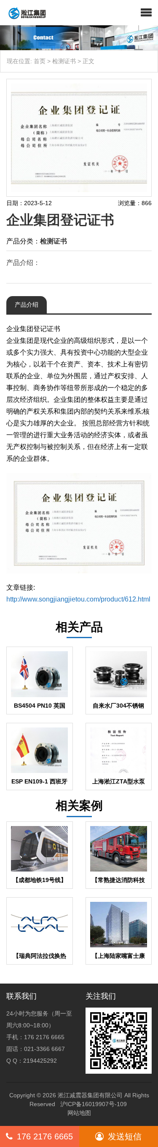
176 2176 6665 (45, 1136)
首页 (40, 61)
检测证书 (64, 61)
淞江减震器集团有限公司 (90, 1095)
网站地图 (79, 1113)
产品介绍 (26, 304)
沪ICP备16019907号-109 (93, 1104)
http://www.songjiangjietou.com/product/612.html (78, 599)
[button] (146, 12)
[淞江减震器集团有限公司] (24, 12)
